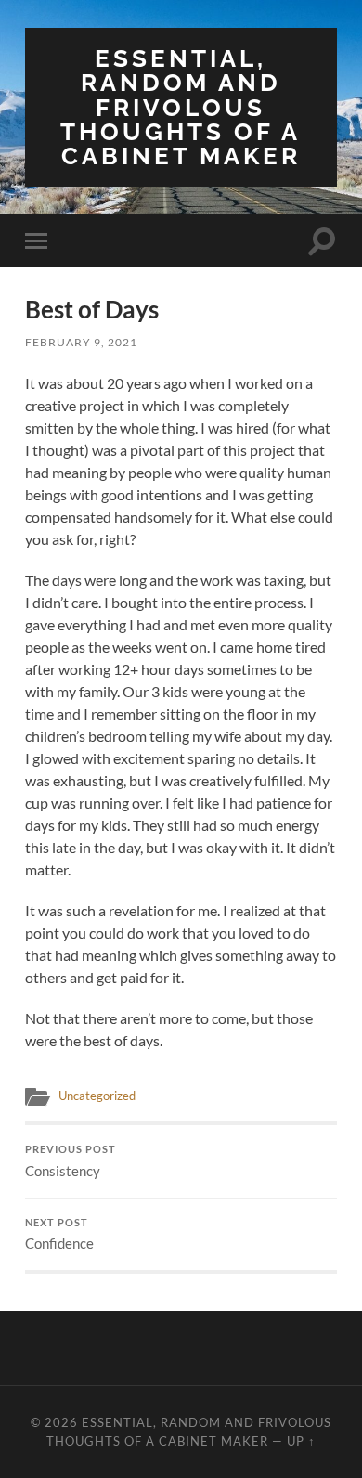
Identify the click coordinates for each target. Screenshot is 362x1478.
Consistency (70, 1161)
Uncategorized (97, 1095)
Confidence (59, 1234)
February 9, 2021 (81, 342)
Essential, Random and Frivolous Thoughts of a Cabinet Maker (180, 107)
